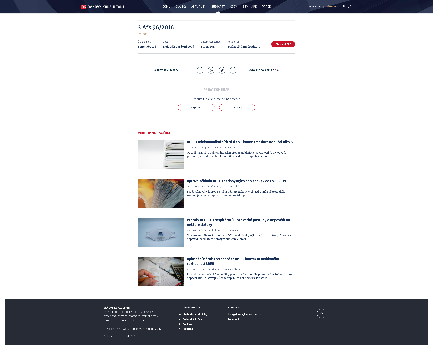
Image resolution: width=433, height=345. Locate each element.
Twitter (222, 70)
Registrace (314, 6)
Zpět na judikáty (167, 70)
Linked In (233, 70)
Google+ (211, 70)
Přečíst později (140, 35)
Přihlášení (332, 6)
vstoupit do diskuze (262, 70)
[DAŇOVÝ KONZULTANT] (102, 7)
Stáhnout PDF (283, 44)
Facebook (200, 70)
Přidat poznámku (144, 35)
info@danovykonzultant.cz (244, 314)
